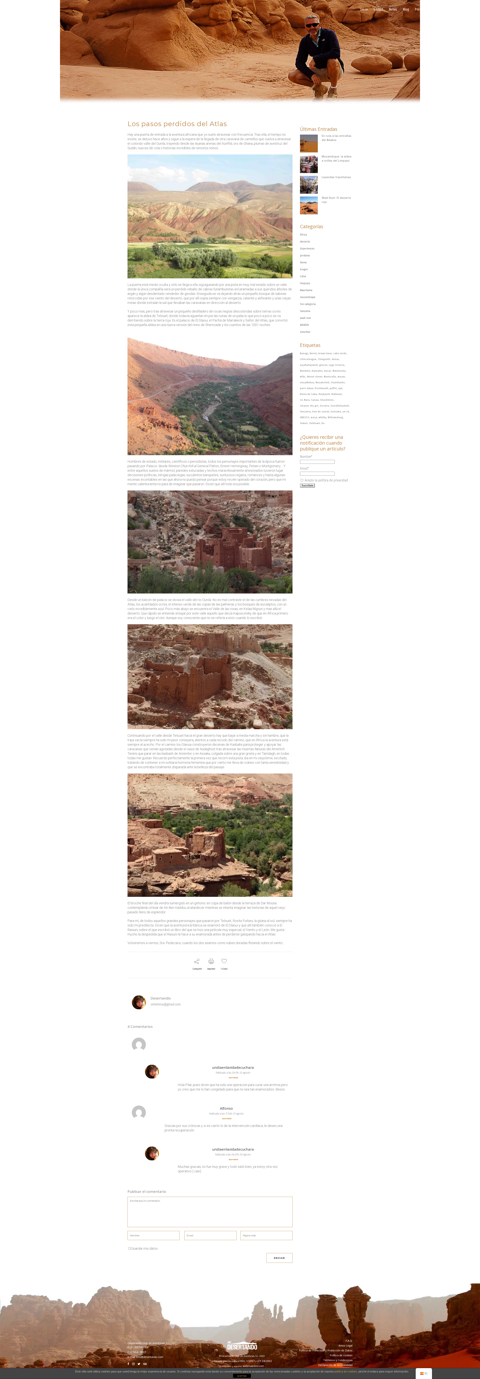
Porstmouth (321, 388)
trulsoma (336, 411)
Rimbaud (337, 394)
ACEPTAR (242, 1376)
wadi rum (305, 318)
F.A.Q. (349, 1340)
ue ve (346, 411)
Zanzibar (305, 332)
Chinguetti (324, 359)
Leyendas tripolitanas (336, 177)
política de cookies (345, 1371)
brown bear (325, 353)
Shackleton (327, 399)
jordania (305, 255)
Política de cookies (341, 1355)
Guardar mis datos (144, 1248)
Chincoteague (308, 359)
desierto (305, 241)
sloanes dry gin (309, 405)
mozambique (307, 297)
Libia (303, 276)
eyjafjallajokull (309, 365)
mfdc (303, 376)
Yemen (304, 423)
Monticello (330, 376)
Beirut (313, 353)
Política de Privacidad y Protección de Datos (325, 1350)
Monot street (314, 376)
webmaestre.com (253, 1366)
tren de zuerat (320, 411)
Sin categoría (308, 304)
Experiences (307, 248)
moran (341, 376)
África (303, 234)
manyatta (317, 370)
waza (314, 417)
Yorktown (314, 423)
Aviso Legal (345, 1345)
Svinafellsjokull (340, 405)
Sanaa (315, 399)
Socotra (324, 405)
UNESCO (304, 417)
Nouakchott (322, 382)
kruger (304, 269)
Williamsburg (335, 417)
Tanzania (305, 311)
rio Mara (305, 399)
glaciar (323, 365)
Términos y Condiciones (337, 1360)
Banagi (304, 353)
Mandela (305, 370)
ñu (323, 423)
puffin (333, 388)
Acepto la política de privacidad (326, 480)
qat (340, 388)
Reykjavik (324, 394)
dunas (335, 359)
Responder (233, 1078)
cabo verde (339, 353)
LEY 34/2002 (264, 1361)
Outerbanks (338, 382)
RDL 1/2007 (247, 1361)
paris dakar (306, 388)
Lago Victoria (336, 365)
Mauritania (306, 290)
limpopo (305, 283)
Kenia (303, 262)
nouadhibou (307, 382)
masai (327, 370)
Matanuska (339, 370)
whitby (322, 417)
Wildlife (304, 325)
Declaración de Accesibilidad (335, 1365)
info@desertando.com (149, 1357)
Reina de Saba (308, 394)
